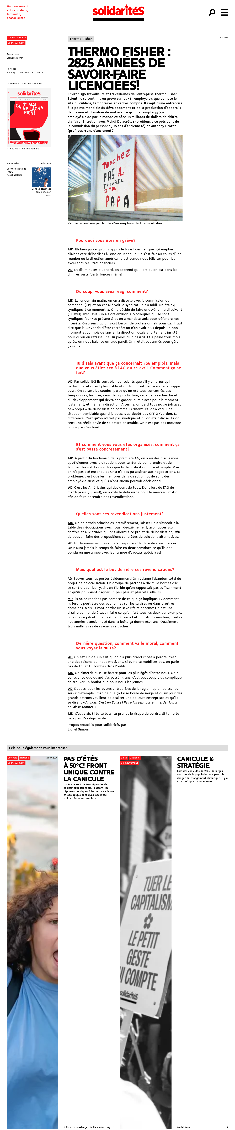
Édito (124, 758)
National (24, 758)
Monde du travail (17, 37)
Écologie (12, 758)
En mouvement (16, 43)
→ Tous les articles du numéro (23, 149)
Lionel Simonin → (16, 58)
